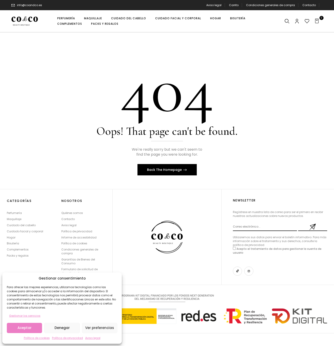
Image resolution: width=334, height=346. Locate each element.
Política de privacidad (67, 338)
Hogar (11, 237)
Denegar (62, 327)
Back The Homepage (165, 169)
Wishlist (317, 36)
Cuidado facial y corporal (25, 231)
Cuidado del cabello (21, 225)
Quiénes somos (276, 36)
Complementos (18, 249)
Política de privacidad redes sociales (232, 36)
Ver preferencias (99, 327)
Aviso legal (92, 338)
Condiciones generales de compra (270, 5)
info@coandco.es (29, 5)
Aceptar (24, 327)
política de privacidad (248, 245)
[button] (287, 21)
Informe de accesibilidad (79, 237)
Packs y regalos (18, 256)
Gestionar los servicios (24, 316)
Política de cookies (37, 338)
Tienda (299, 36)
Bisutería (13, 243)
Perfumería (14, 213)
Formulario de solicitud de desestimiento (79, 271)
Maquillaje (14, 219)
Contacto (309, 5)
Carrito (234, 5)
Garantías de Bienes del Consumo (78, 261)
